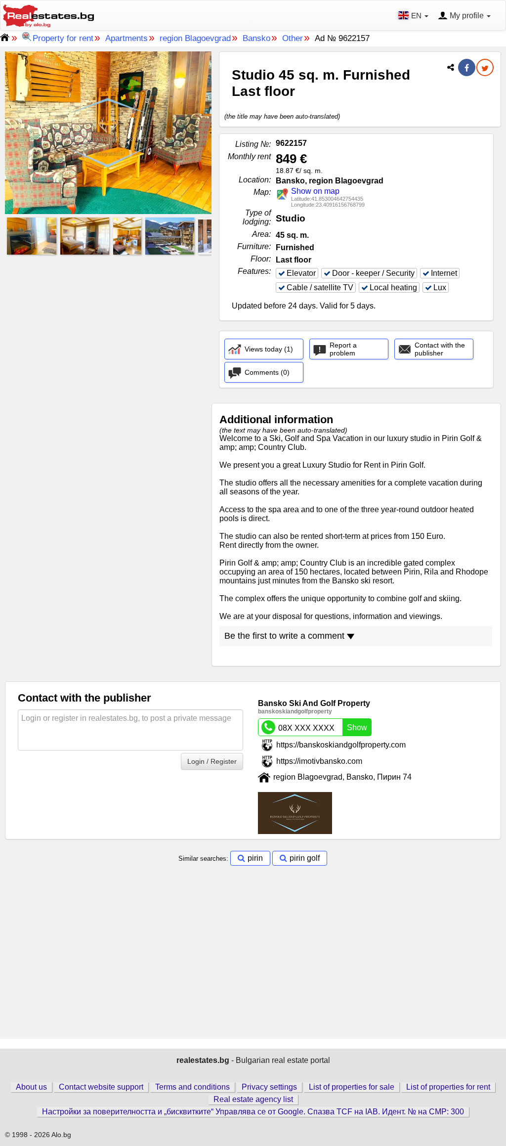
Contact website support (101, 1087)
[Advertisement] (108, 327)
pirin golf (305, 858)
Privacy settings (269, 1087)
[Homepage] (48, 14)
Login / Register (212, 761)
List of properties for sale (351, 1087)
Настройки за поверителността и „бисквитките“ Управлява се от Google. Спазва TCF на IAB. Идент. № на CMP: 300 (253, 1111)
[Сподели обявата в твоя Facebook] (466, 68)
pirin (255, 858)
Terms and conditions (192, 1087)
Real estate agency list (253, 1099)
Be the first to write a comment (285, 636)
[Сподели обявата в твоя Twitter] (485, 68)
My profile (467, 15)
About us (31, 1087)
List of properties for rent (448, 1087)
